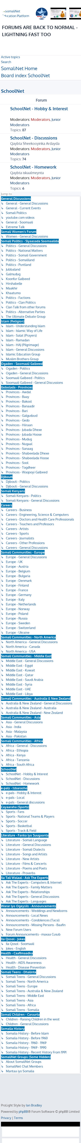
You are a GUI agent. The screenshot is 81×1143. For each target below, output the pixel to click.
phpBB (23, 1112)
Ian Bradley (34, 1105)
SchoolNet (12, 91)
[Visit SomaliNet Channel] (17, 13)
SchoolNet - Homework (33, 167)
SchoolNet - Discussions (33, 137)
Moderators (40, 119)
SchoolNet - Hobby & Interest (39, 108)
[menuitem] (10, 56)
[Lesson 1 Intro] (58, 13)
